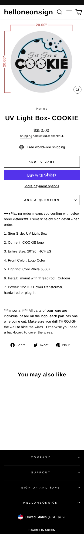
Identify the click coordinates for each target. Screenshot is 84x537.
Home (40, 108)
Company (41, 457)
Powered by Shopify (41, 529)
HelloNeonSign (40, 502)
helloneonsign (28, 12)
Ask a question (42, 199)
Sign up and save (40, 487)
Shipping (26, 136)
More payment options (41, 186)
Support (40, 472)
